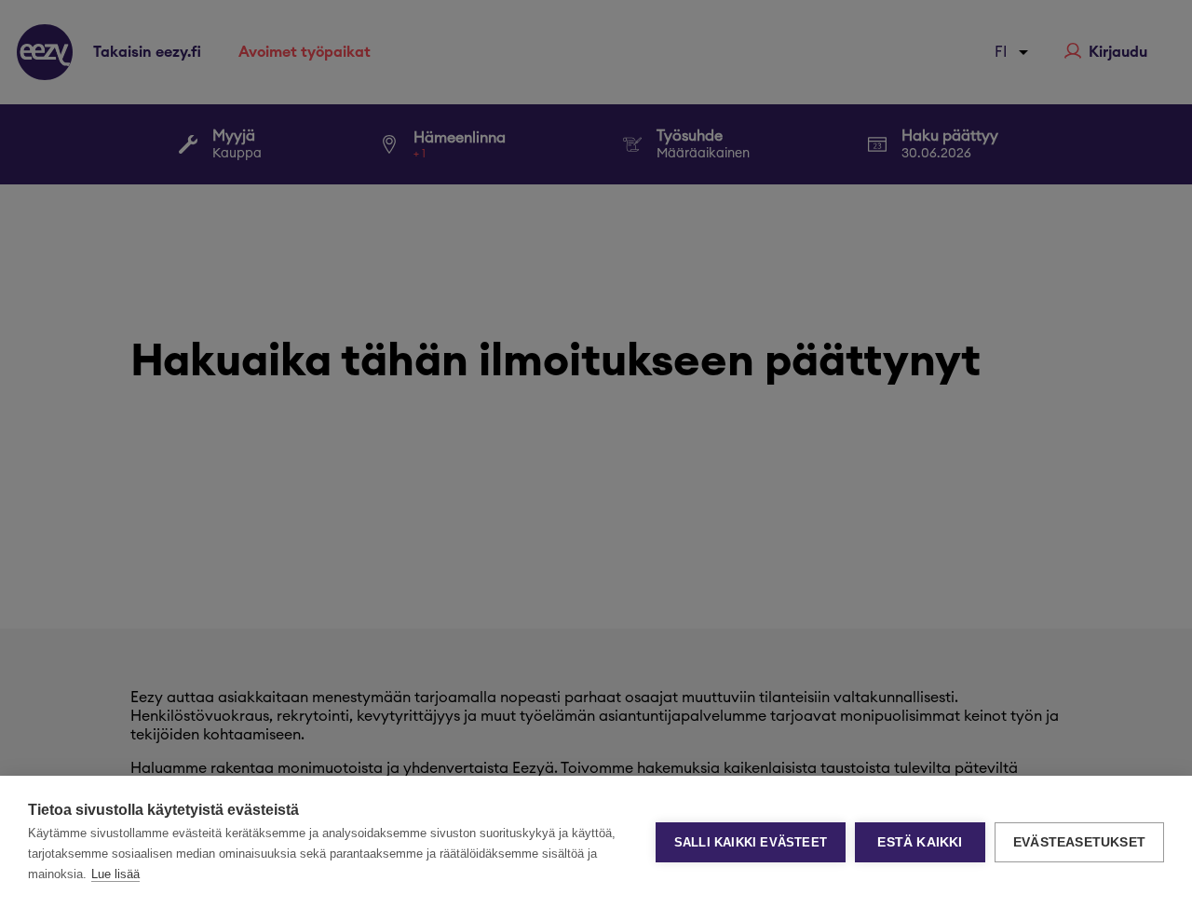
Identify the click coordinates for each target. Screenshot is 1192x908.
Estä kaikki (919, 842)
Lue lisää (115, 874)
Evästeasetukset (1079, 842)
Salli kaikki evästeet (750, 842)
